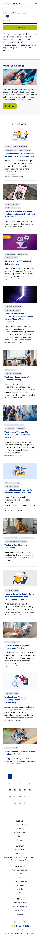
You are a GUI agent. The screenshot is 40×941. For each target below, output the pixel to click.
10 (30, 783)
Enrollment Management (13, 306)
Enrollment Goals (11, 370)
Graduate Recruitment (12, 208)
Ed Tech (8, 146)
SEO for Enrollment (11, 258)
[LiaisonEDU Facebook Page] (20, 921)
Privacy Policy (20, 903)
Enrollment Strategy (12, 486)
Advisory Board (20, 832)
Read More (9, 106)
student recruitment (12, 590)
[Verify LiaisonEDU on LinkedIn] (24, 921)
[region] (20, 410)
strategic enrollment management (16, 541)
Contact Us (20, 850)
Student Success (25, 150)
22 (20, 803)
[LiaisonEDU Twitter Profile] (15, 921)
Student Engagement (20, 146)
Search (21, 28)
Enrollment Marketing (12, 483)
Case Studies (20, 877)
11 (10, 790)
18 (20, 797)
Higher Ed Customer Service (14, 425)
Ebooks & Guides (20, 881)
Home (5, 13)
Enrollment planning (12, 693)
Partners (20, 836)
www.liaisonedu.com (20, 930)
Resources (15, 13)
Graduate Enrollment (12, 204)
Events (20, 889)
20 (30, 797)
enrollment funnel (11, 538)
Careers (20, 840)
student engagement (12, 642)
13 (20, 790)
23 (25, 803)
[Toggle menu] (36, 3)
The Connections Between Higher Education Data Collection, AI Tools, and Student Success (19, 92)
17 (15, 797)
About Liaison (20, 825)
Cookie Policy (20, 910)
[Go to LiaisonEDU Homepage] (9, 3)
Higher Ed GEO (10, 254)
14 (25, 790)
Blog (20, 874)
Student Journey (11, 150)
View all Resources (20, 870)
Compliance (20, 854)
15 (30, 790)
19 (25, 797)
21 (15, 803)
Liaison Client (10, 428)
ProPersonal (20, 428)
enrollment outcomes (26, 538)
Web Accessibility (20, 906)
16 (10, 797)
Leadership (20, 829)
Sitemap (20, 914)
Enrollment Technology (13, 310)
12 (15, 790)
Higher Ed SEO (22, 254)
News (20, 893)
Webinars (20, 885)
